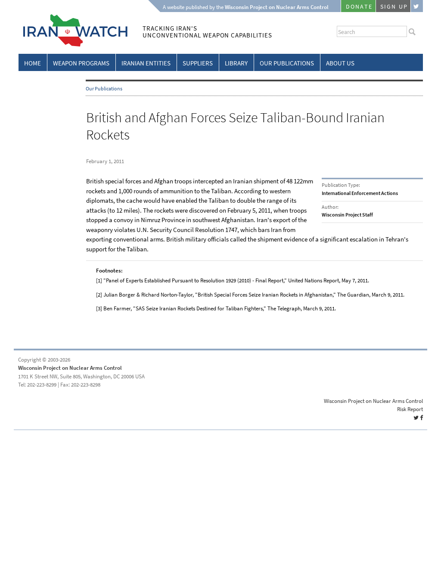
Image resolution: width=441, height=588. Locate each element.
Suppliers (198, 63)
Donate (359, 7)
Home (32, 63)
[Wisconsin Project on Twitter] (417, 6)
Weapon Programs (81, 63)
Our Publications (287, 63)
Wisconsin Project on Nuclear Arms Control (70, 367)
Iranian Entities (146, 63)
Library (236, 63)
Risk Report (410, 409)
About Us (340, 63)
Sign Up (394, 7)
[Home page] (73, 45)
